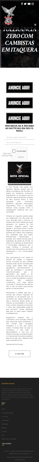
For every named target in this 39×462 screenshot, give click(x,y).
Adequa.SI (26, 453)
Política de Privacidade (9, 439)
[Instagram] (32, 3)
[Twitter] (25, 3)
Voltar (20, 354)
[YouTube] (29, 3)
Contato (4, 431)
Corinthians (5, 420)
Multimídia (5, 424)
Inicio (3, 409)
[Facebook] (22, 3)
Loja (3, 435)
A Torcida (5, 416)
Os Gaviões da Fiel (7, 413)
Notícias (4, 428)
